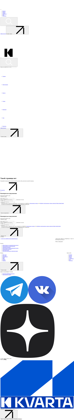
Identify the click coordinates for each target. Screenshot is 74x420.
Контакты (4, 15)
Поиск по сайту (3, 67)
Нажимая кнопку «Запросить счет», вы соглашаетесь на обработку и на (31, 226)
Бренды (70, 256)
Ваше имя (2, 198)
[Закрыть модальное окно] (0, 191)
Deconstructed (5, 256)
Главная (70, 254)
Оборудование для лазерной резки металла (10, 245)
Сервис (70, 257)
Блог (3, 14)
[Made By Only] (3, 359)
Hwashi (4, 259)
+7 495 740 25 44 (3, 238)
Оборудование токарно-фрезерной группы (10, 248)
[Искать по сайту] (9, 21)
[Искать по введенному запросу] (9, 62)
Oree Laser (4, 255)
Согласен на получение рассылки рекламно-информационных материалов (15, 204)
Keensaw (4, 260)
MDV (4, 258)
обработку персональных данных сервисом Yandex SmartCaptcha (52, 203)
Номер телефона (3, 199)
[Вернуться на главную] (8, 8)
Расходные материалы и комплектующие (10, 251)
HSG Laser (5, 254)
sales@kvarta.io (15, 238)
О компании (71, 258)
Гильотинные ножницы (7, 249)
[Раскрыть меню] (0, 9)
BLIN (4, 257)
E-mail (1, 200)
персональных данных (34, 203)
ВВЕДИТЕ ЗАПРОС (4, 409)
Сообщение (2, 202)
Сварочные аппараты (7, 247)
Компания (4, 13)
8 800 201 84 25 (3, 33)
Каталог (70, 255)
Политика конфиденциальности (8, 273)
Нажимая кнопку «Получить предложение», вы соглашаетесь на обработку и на (33, 203)
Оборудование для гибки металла (9, 246)
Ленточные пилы (6, 250)
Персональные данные (7, 274)
